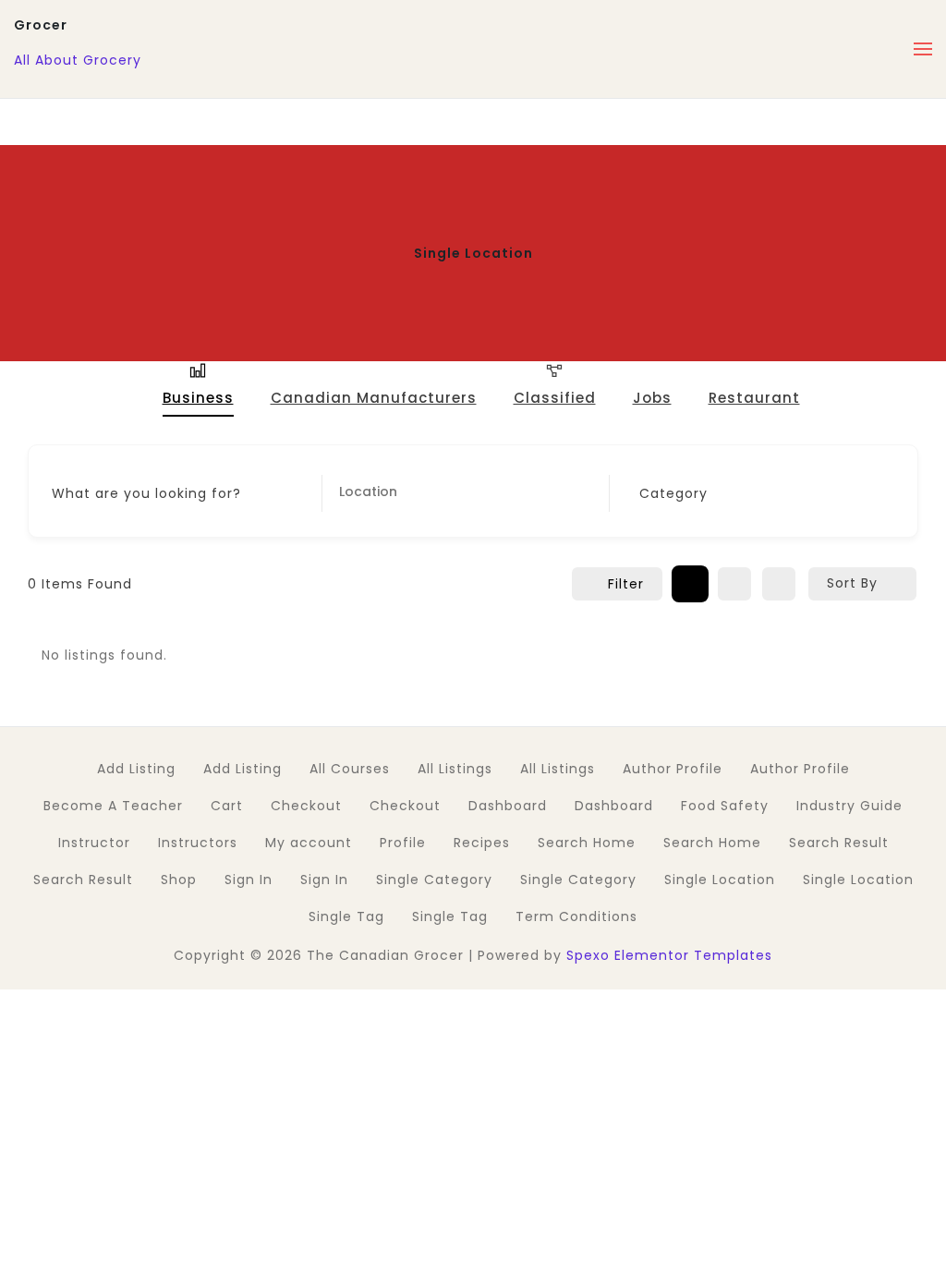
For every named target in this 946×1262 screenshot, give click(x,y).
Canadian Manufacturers (374, 398)
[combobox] (747, 493)
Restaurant (754, 397)
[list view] (734, 583)
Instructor (94, 842)
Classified (555, 397)
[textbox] (673, 493)
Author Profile (672, 768)
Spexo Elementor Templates (669, 955)
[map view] (778, 583)
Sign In (248, 879)
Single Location (719, 879)
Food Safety (725, 805)
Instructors (197, 842)
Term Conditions (576, 916)
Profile (403, 842)
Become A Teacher (113, 805)
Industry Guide (849, 805)
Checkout (306, 805)
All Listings (455, 768)
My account (308, 842)
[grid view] (690, 583)
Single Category (434, 879)
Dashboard (507, 805)
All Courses (349, 768)
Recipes (482, 842)
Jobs (652, 397)
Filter (626, 584)
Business (198, 397)
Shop (179, 879)
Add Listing (136, 768)
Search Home (587, 842)
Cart (227, 805)
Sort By (852, 583)
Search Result (839, 842)
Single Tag (346, 916)
